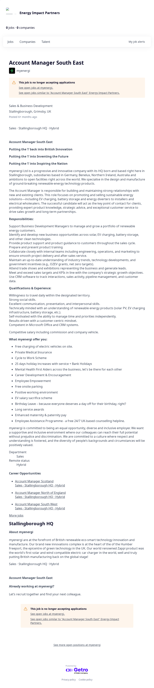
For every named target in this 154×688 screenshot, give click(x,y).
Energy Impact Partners (40, 13)
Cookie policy (85, 679)
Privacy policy (69, 679)
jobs (11, 42)
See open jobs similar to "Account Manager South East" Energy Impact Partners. (69, 93)
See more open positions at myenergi (77, 645)
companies (27, 42)
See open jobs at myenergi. (36, 87)
